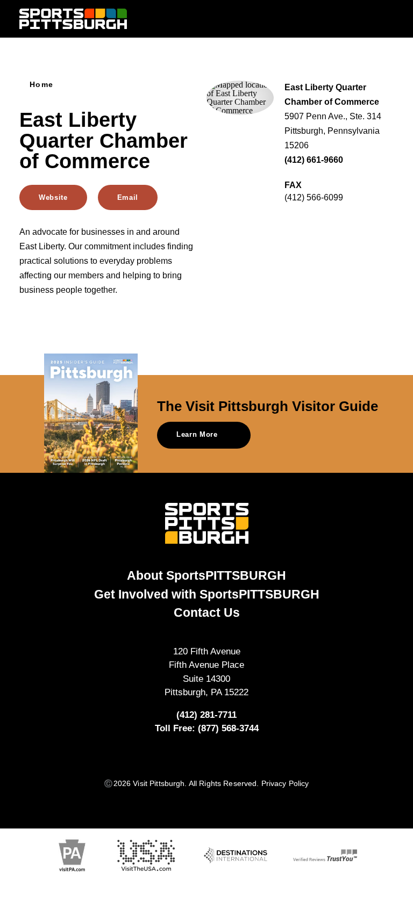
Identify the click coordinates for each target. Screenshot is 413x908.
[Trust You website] (325, 855)
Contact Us (207, 612)
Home (41, 85)
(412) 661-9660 (313, 159)
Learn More (197, 434)
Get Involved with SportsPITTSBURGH (206, 594)
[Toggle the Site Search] (365, 18)
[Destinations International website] (236, 855)
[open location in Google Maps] (240, 97)
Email (127, 197)
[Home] (73, 19)
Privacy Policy (285, 784)
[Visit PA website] (72, 855)
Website (53, 197)
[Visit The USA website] (146, 855)
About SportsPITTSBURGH (206, 575)
